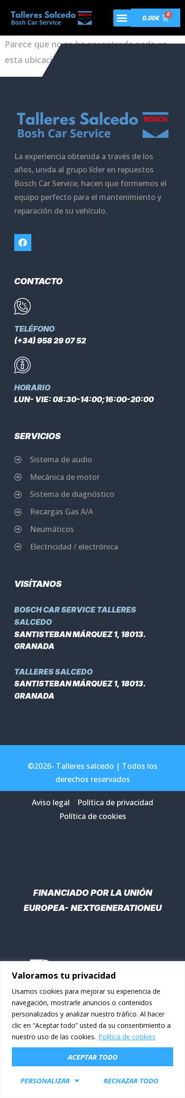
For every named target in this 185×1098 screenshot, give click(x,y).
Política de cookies (127, 1036)
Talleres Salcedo (53, 671)
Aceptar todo (93, 1057)
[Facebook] (22, 242)
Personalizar (45, 1080)
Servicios (37, 436)
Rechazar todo (130, 1080)
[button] (121, 18)
